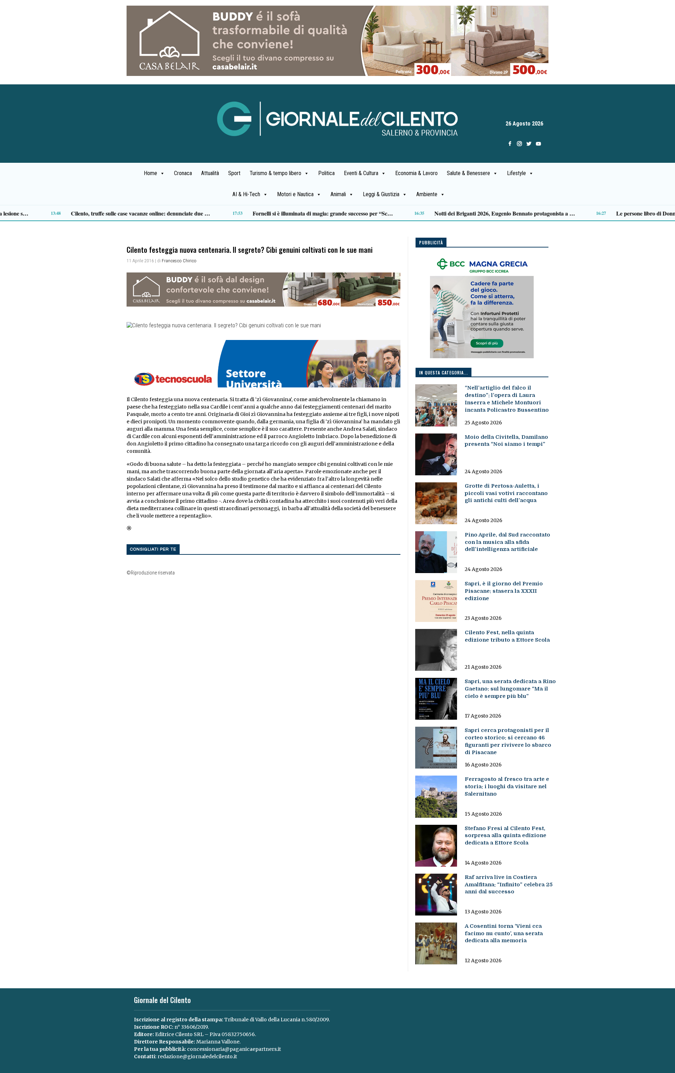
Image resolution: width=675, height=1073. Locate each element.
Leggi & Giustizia (381, 194)
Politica (326, 173)
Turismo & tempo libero (275, 173)
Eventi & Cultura (361, 173)
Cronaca (183, 173)
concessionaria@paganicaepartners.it (234, 1049)
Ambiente (426, 194)
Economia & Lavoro (416, 173)
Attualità (210, 173)
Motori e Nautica (295, 194)
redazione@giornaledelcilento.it (197, 1056)
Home (150, 173)
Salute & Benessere (468, 173)
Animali (338, 194)
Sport (234, 173)
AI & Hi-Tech (246, 194)
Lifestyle (516, 173)
